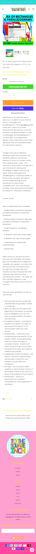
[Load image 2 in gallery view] (18, 53)
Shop (18, 490)
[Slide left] (3, 54)
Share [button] (7, 393)
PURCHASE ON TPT (18, 86)
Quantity (5, 92)
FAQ (18, 496)
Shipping (6, 81)
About (18, 500)
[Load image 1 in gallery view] (9, 53)
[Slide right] (33, 54)
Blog (18, 475)
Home (18, 472)
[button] (3, 9)
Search (18, 468)
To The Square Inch (21, 551)
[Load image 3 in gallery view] (26, 53)
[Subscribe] (29, 423)
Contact (18, 503)
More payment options (18, 113)
